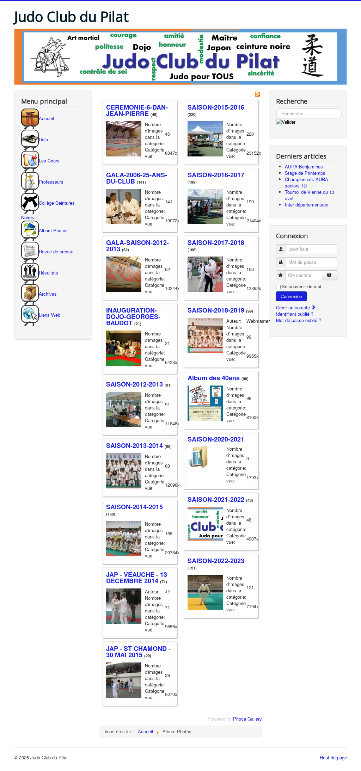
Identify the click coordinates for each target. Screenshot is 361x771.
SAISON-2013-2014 (134, 445)
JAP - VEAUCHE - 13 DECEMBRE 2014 (136, 577)
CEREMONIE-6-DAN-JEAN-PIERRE (137, 110)
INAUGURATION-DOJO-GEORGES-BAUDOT (133, 316)
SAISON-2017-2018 (216, 242)
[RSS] (257, 93)
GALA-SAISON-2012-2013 (137, 245)
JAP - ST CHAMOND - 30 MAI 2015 (138, 651)
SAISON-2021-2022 (216, 499)
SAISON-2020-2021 (216, 439)
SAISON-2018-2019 (216, 310)
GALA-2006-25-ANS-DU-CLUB (136, 178)
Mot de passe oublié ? (298, 320)
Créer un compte (293, 307)
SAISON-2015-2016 (216, 107)
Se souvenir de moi (301, 286)
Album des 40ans (214, 377)
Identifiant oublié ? (294, 313)
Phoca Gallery (247, 718)
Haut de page (333, 757)
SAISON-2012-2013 (134, 384)
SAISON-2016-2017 (216, 174)
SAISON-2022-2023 (216, 560)
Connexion (291, 296)
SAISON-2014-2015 (134, 506)
